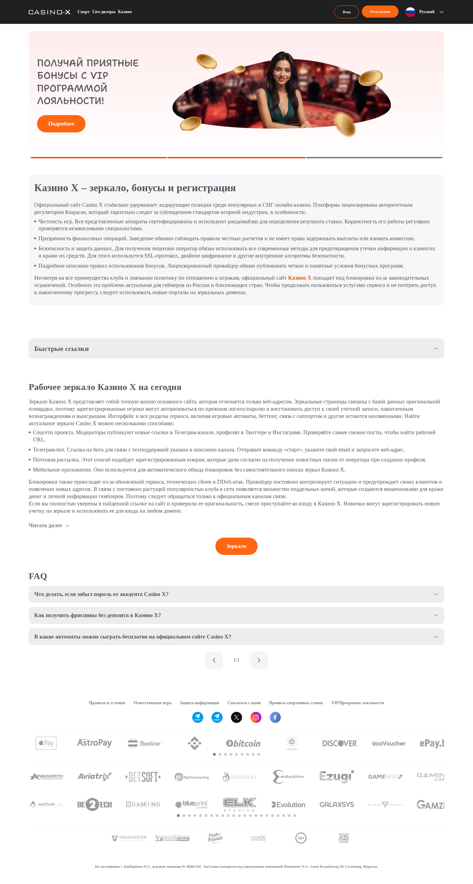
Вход (346, 12)
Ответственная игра (152, 702)
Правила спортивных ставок (296, 702)
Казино (125, 11)
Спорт (84, 11)
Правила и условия (107, 702)
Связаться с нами (244, 702)
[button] (214, 754)
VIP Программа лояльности (357, 702)
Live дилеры (103, 11)
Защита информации (199, 702)
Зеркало (236, 546)
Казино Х (300, 278)
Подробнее (61, 124)
